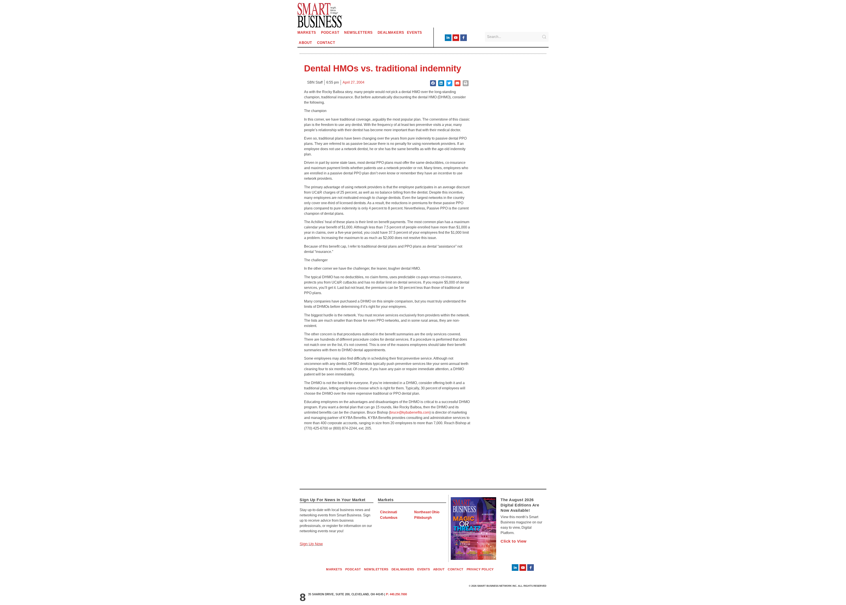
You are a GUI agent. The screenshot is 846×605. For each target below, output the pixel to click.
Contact (326, 43)
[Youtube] (456, 37)
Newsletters (358, 32)
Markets (306, 32)
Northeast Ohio (427, 512)
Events (414, 32)
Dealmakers (391, 32)
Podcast (330, 32)
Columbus (388, 517)
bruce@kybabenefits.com (410, 412)
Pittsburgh (423, 517)
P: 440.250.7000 (396, 594)
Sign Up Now (311, 544)
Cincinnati (388, 512)
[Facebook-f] (463, 37)
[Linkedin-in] (448, 37)
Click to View (514, 541)
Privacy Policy (480, 569)
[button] (433, 83)
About (305, 43)
